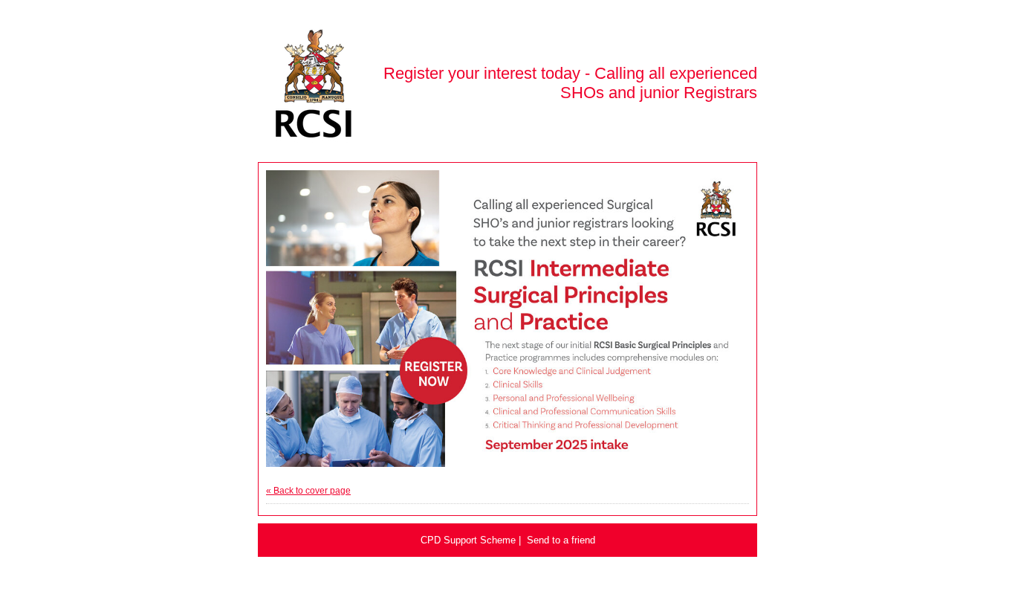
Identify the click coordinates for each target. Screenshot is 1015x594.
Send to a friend (561, 540)
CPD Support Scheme (468, 540)
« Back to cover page (308, 490)
